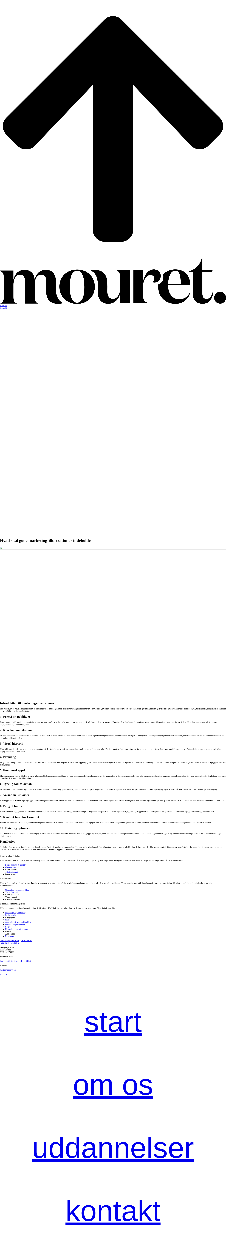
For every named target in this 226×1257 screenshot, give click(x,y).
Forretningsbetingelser (9, 961)
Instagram (5, 943)
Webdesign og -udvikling (15, 913)
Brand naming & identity (15, 865)
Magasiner (9, 936)
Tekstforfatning (11, 872)
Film (7, 920)
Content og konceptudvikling (17, 890)
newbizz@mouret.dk (9, 940)
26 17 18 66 (26, 940)
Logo (7, 927)
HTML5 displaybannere (15, 924)
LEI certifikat (25, 961)
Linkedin (15, 943)
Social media (10, 915)
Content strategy (12, 867)
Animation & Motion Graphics (18, 922)
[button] (113, 305)
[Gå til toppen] (113, 257)
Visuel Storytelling (13, 892)
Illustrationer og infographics (17, 929)
